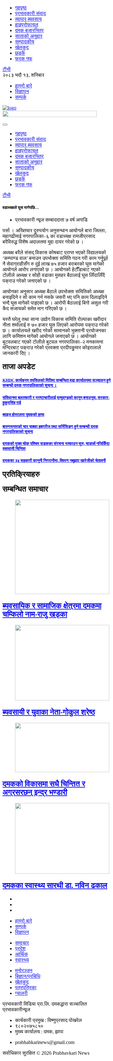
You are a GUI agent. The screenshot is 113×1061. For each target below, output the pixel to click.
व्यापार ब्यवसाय (28, 19)
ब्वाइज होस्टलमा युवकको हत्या (23, 414)
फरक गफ (23, 58)
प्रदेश (20, 948)
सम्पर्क (20, 97)
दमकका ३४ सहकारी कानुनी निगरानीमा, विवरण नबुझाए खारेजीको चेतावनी (54, 460)
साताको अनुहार (28, 36)
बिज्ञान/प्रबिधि (27, 976)
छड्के (20, 53)
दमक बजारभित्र (29, 30)
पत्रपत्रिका (25, 987)
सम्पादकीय (24, 41)
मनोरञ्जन (23, 970)
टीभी (7, 69)
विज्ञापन (22, 91)
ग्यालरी (21, 993)
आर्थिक (21, 954)
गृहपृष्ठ (21, 7)
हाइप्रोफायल (26, 24)
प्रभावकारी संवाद (30, 13)
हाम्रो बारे (23, 85)
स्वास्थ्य (22, 960)
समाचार (22, 943)
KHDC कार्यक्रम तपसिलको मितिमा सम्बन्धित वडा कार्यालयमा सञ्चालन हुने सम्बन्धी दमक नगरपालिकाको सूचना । (56, 383)
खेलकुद (22, 47)
